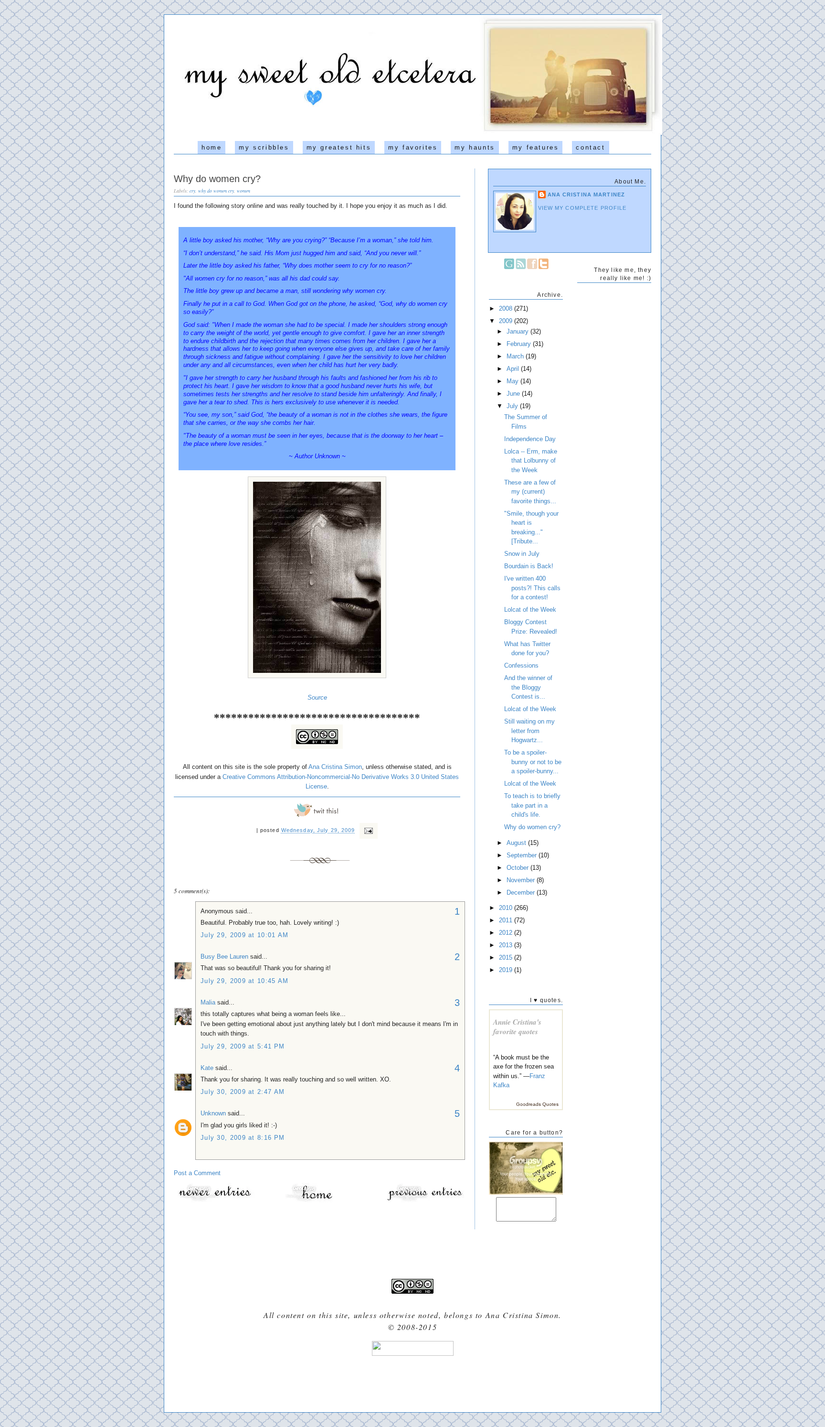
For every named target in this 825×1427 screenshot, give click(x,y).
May (513, 381)
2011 (506, 920)
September (523, 855)
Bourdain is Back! (528, 566)
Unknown (213, 1113)
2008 (506, 308)
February (520, 343)
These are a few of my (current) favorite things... (530, 492)
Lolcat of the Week (530, 609)
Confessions (521, 665)
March (516, 356)
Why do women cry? (217, 178)
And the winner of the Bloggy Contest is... (528, 687)
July (513, 406)
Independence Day (530, 439)
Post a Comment (197, 1173)
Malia (208, 1002)
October (518, 867)
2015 (506, 957)
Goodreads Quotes (537, 1104)
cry (192, 190)
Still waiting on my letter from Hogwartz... (529, 731)
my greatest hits (339, 147)
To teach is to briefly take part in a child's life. (532, 805)
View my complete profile (582, 208)
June (514, 393)
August (517, 842)
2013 (506, 945)
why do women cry (216, 190)
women (243, 190)
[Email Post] (367, 830)
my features (535, 147)
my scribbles (264, 147)
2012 (506, 932)
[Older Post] (424, 1200)
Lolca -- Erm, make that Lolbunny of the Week (530, 461)
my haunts (475, 147)
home (211, 147)
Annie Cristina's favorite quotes (517, 1027)
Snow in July (521, 553)
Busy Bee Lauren (224, 956)
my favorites (412, 147)
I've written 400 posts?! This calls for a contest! (532, 588)
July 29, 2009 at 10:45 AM (245, 980)
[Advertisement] (412, 1380)
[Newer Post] (214, 1200)
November (522, 880)
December (522, 892)
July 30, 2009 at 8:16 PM (243, 1137)
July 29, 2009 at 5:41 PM (243, 1046)
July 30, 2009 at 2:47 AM (243, 1091)
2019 (506, 969)
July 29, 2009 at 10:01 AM (245, 935)
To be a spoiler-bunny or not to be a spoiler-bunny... (532, 762)
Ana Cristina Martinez (586, 194)
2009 (506, 320)
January (518, 331)
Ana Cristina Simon (335, 766)
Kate (207, 1067)
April (514, 368)
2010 (506, 907)
